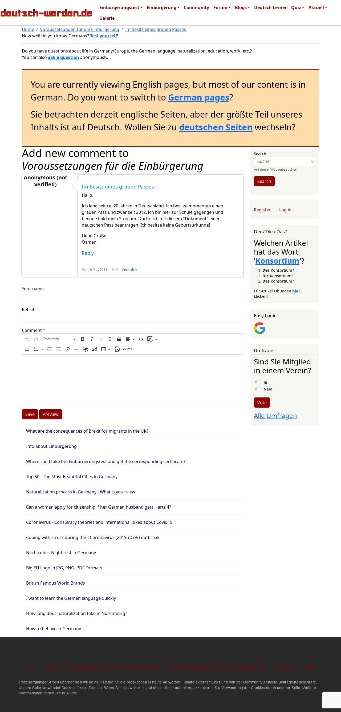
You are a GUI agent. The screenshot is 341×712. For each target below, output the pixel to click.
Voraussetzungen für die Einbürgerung (79, 29)
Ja (265, 382)
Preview (51, 414)
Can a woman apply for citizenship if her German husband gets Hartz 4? (98, 507)
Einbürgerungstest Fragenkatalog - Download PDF (218, 668)
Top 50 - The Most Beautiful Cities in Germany (71, 477)
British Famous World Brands (56, 583)
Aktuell (316, 7)
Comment (32, 330)
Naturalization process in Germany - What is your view (80, 492)
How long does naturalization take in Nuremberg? (77, 613)
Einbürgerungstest (119, 7)
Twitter (309, 668)
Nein (268, 389)
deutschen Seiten (216, 127)
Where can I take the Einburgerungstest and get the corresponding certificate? (105, 461)
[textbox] (132, 379)
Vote (262, 402)
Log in (285, 210)
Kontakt (50, 668)
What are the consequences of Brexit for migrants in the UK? (87, 431)
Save (30, 414)
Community (196, 7)
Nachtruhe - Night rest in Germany (61, 553)
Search (260, 153)
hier (296, 290)
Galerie (107, 18)
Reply (88, 253)
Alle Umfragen (275, 415)
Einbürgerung (161, 7)
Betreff (29, 309)
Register (262, 210)
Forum (220, 7)
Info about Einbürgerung (51, 446)
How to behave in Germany (53, 628)
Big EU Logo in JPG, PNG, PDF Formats (64, 568)
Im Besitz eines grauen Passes (155, 29)
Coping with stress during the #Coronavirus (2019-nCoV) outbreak (93, 537)
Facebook (284, 668)
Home (28, 29)
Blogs (241, 7)
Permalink (129, 269)
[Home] (46, 13)
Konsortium (277, 261)
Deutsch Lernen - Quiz (277, 7)
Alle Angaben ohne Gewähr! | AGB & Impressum (113, 668)
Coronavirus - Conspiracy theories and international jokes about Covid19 (99, 522)
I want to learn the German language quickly (71, 598)
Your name (33, 289)
